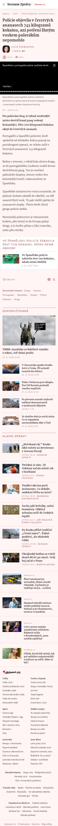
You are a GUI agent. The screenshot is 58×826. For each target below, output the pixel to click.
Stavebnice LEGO (13, 807)
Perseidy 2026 (21, 776)
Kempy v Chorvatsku (11, 743)
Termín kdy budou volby (13, 694)
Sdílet (21, 57)
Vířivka (35, 796)
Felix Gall (35, 698)
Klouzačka (21, 792)
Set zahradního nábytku (39, 792)
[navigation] (3, 4)
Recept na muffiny (39, 717)
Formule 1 (6, 729)
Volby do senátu (9, 698)
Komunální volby (10, 702)
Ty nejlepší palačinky (40, 713)
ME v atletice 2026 (10, 725)
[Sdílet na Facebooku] (49, 279)
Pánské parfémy (28, 815)
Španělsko (22, 295)
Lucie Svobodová (22, 47)
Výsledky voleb (9, 690)
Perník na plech (38, 733)
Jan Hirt (34, 690)
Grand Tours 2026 (39, 702)
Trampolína (48, 788)
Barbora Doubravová (35, 497)
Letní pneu (46, 807)
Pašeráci (6, 299)
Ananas (37, 290)
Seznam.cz (39, 4)
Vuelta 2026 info (38, 682)
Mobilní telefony (40, 803)
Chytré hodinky (40, 811)
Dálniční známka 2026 (41, 747)
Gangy (27, 290)
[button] (54, 65)
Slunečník (10, 792)
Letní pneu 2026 (38, 743)
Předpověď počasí (43, 772)
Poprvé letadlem (10, 747)
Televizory (26, 811)
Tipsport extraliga (10, 721)
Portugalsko (8, 295)
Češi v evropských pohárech (28, 780)
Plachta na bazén (33, 788)
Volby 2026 (7, 682)
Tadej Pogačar (37, 694)
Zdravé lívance (37, 721)
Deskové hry (14, 811)
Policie (43, 295)
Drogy (17, 299)
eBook (9, 57)
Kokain (33, 295)
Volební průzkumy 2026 (13, 686)
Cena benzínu (35, 776)
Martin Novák (46, 564)
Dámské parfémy (31, 807)
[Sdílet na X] (54, 279)
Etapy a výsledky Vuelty (42, 686)
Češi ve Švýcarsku (10, 755)
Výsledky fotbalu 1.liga (12, 717)
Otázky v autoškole (39, 759)
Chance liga (7, 713)
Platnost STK (36, 764)
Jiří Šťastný (44, 520)
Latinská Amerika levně (13, 759)
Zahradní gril (24, 796)
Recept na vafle (38, 729)
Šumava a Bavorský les (12, 751)
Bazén (21, 788)
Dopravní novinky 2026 (41, 751)
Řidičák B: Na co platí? (41, 755)
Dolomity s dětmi (10, 764)
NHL (4, 733)
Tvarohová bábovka (39, 725)
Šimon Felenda (32, 522)
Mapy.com (28, 772)
